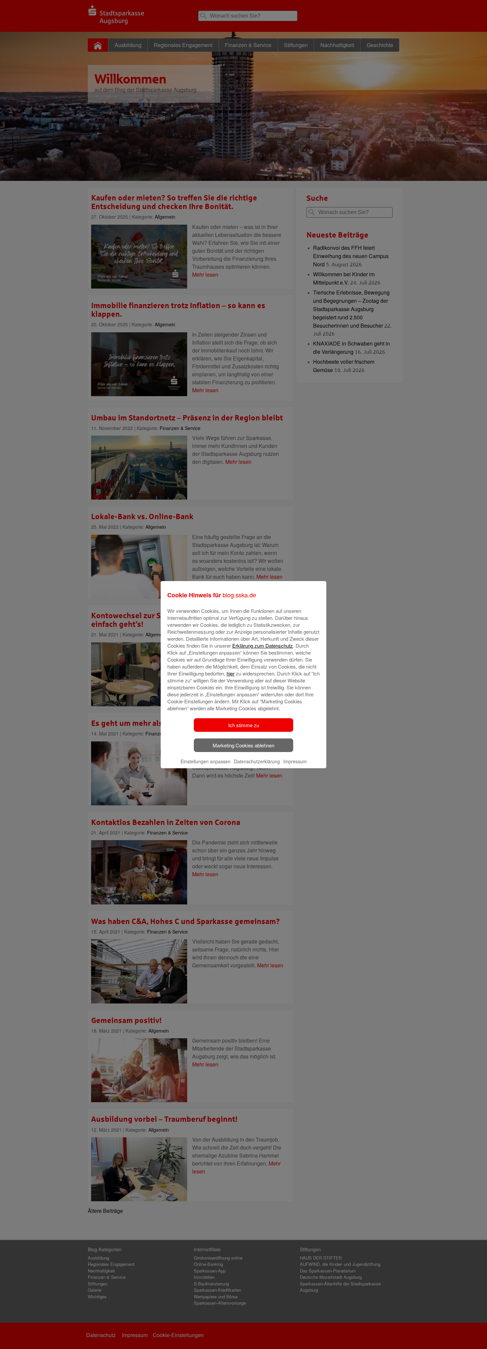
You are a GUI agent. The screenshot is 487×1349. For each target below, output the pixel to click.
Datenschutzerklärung (257, 761)
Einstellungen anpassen (206, 761)
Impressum (295, 761)
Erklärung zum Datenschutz (262, 645)
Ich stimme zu (243, 725)
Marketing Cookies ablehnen (243, 745)
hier (231, 673)
